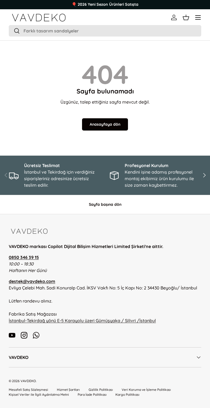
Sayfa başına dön (105, 204)
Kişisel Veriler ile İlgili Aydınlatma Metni (39, 394)
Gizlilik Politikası (101, 390)
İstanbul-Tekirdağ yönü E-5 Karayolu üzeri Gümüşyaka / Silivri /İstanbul (82, 320)
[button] (186, 17)
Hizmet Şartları (68, 390)
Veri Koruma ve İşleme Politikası (146, 390)
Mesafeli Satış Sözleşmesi (28, 390)
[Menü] (198, 17)
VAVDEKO (28, 381)
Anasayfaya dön (105, 124)
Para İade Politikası (92, 394)
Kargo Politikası (127, 394)
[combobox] (105, 31)
